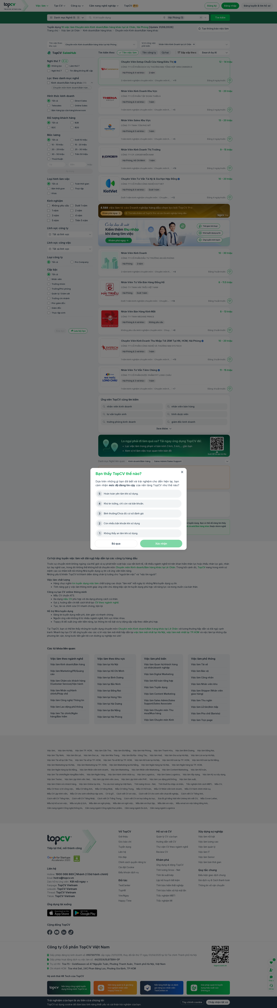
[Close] (182, 472)
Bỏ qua (116, 543)
